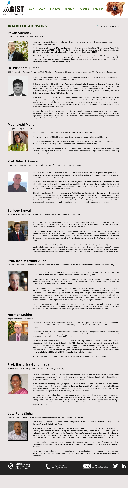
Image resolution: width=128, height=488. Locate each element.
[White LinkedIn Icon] (123, 466)
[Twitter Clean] (115, 466)
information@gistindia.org (101, 467)
